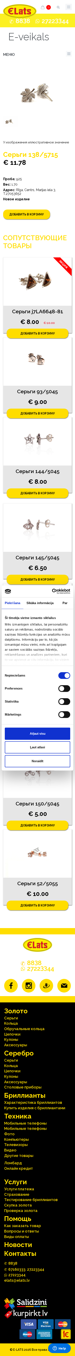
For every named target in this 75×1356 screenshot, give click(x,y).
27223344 (35, 1269)
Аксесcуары (15, 1045)
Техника (17, 1116)
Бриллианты (24, 1095)
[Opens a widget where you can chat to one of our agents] (59, 1348)
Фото (9, 1134)
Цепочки (12, 1034)
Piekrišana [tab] (12, 603)
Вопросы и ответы (21, 1231)
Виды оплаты (16, 1236)
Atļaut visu (37, 733)
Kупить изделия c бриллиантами (34, 1108)
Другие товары (18, 1155)
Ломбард (13, 1163)
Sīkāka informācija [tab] (40, 603)
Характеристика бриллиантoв (33, 1102)
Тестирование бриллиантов (31, 1199)
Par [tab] (65, 603)
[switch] (64, 688)
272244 (55, 20)
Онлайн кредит (18, 1168)
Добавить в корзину (26, 214)
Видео (10, 1150)
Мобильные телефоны (25, 1123)
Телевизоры (16, 1144)
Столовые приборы (22, 1087)
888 (23, 21)
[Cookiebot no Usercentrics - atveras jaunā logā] (53, 591)
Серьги (11, 1018)
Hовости (18, 1244)
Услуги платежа (19, 1189)
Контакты (20, 1253)
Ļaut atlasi (37, 747)
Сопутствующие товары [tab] (35, 242)
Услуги (15, 1182)
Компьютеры (16, 1139)
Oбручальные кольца (24, 1029)
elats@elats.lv (17, 1280)
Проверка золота (21, 1210)
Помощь (17, 1218)
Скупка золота (18, 1205)
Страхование (16, 1194)
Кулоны (11, 1039)
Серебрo (19, 1053)
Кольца (11, 1023)
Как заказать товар (22, 1226)
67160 (16, 1269)
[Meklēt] (58, 6)
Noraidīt (37, 761)
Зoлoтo (16, 1011)
